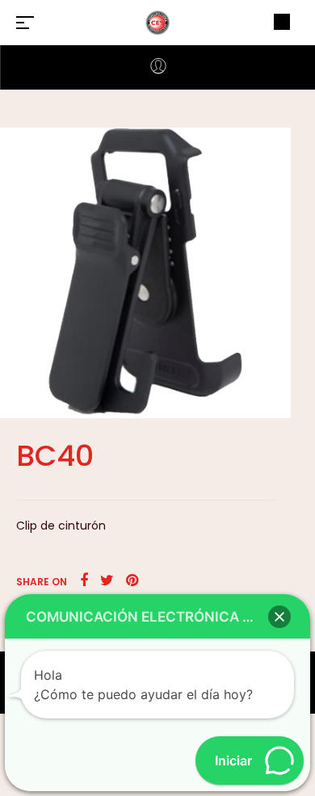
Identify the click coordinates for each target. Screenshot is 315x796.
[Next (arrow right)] (286, 398)
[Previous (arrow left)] (28, 398)
